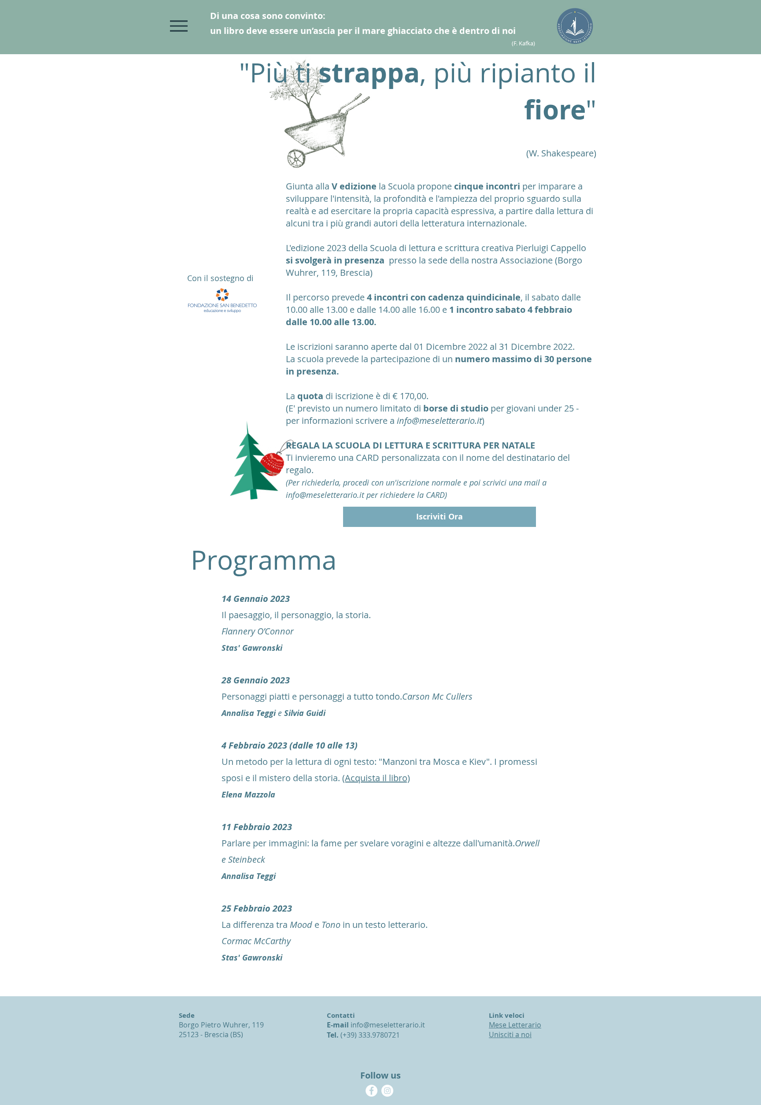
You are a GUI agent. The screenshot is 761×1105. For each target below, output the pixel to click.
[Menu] (178, 25)
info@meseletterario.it (439, 420)
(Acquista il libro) (376, 778)
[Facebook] (371, 1091)
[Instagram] (387, 1091)
